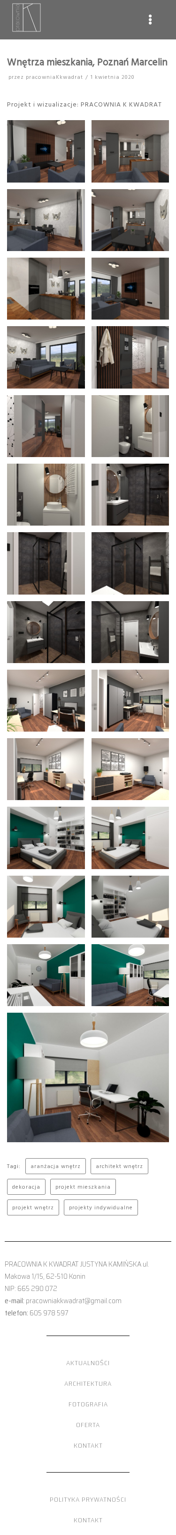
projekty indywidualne (101, 1207)
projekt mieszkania (83, 1187)
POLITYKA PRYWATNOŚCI (88, 1499)
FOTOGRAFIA (88, 1404)
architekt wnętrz (119, 1166)
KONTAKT (88, 1445)
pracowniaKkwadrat (54, 77)
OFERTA (88, 1425)
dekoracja (26, 1187)
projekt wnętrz (33, 1207)
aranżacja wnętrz (56, 1166)
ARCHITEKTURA (88, 1383)
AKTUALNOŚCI (88, 1363)
